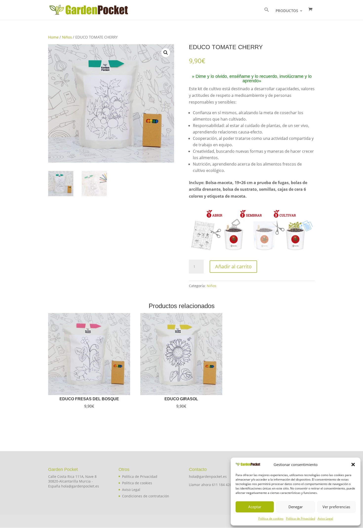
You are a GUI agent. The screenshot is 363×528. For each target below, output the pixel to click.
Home (53, 37)
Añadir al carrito (233, 266)
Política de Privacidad (300, 518)
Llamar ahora (200, 484)
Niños (67, 37)
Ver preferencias (336, 506)
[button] (353, 464)
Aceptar (254, 506)
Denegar (295, 506)
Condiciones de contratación (145, 496)
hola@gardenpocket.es (208, 476)
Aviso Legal (325, 518)
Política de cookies (270, 518)
